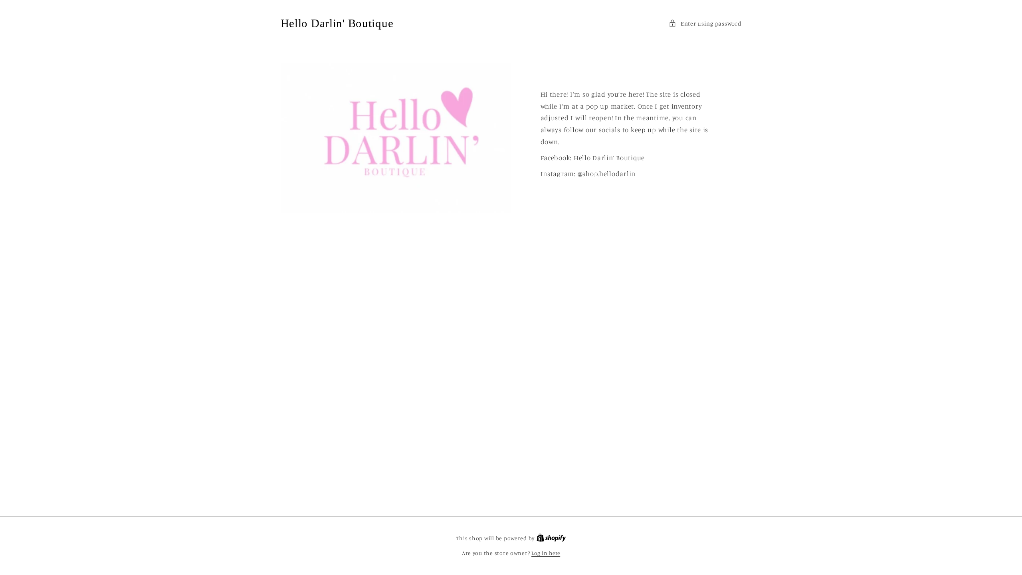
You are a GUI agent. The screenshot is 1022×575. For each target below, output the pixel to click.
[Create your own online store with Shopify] (551, 538)
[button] (705, 23)
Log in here (545, 553)
